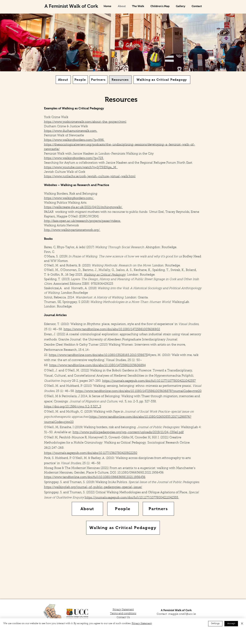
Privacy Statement (142, 623)
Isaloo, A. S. (124, 270)
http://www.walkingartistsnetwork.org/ (72, 230)
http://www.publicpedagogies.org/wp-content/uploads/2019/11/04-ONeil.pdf (128, 432)
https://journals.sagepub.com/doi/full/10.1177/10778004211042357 (149, 381)
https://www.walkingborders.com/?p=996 (74, 140)
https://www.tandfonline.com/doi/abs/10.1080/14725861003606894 (97, 365)
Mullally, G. (107, 270)
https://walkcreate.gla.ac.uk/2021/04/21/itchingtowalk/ (83, 207)
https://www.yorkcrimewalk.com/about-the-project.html (85, 122)
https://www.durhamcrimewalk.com (70, 131)
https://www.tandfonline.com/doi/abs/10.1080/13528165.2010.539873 (98, 355)
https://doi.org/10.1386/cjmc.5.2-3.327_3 (72, 406)
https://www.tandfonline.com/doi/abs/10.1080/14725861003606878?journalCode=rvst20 (138, 391)
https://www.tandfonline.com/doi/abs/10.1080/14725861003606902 (112, 329)
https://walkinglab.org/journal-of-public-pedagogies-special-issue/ (93, 487)
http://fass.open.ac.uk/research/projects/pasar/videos (82, 221)
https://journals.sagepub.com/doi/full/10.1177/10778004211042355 (132, 497)
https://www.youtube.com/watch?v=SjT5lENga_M (81, 167)
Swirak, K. (177, 270)
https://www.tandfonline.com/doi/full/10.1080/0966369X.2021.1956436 (94, 477)
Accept (231, 623)
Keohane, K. (142, 270)
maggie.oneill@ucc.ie (182, 614)
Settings (215, 623)
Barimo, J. (90, 270)
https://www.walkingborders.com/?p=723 (74, 158)
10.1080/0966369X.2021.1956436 (141, 472)
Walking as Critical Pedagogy (105, 274)
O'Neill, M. (51, 270)
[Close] (242, 623)
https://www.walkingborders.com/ (69, 198)
